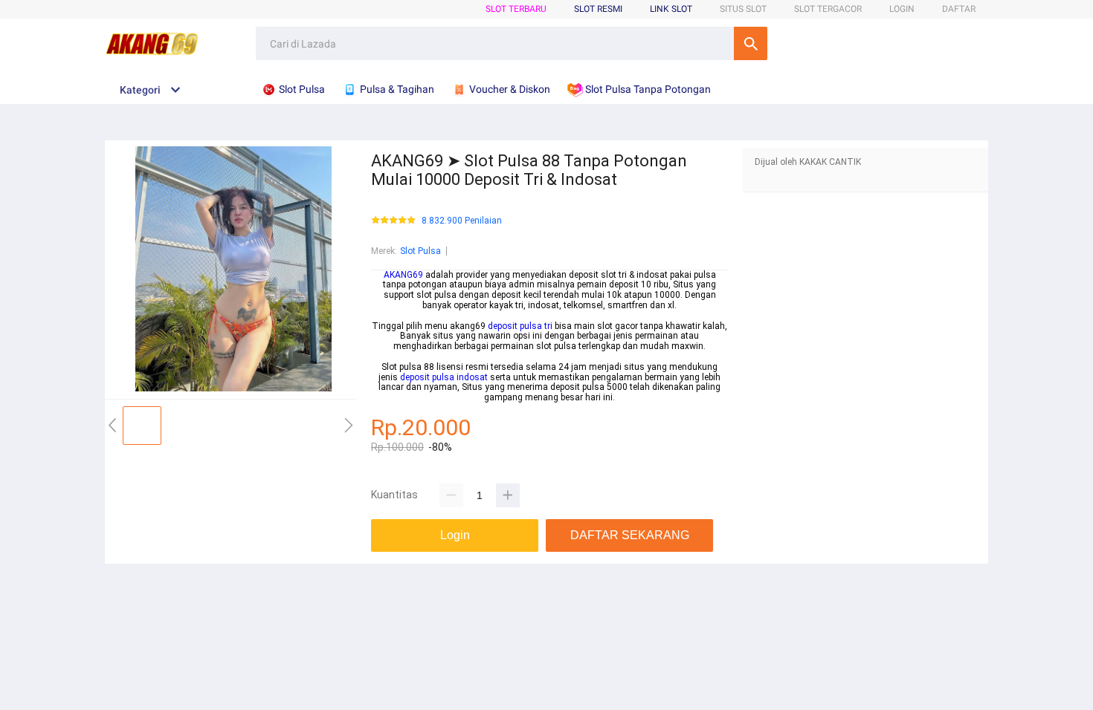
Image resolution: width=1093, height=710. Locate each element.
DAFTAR (959, 9)
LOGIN (902, 9)
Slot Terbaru (516, 9)
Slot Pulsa (420, 251)
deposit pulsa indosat (444, 377)
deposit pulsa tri (520, 326)
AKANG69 (403, 275)
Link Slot (671, 9)
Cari (750, 43)
